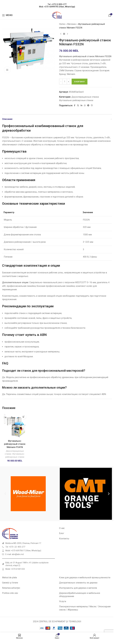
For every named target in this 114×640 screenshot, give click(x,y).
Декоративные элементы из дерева (78, 582)
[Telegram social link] (88, 105)
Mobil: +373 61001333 (15, 569)
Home (62, 24)
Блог (61, 533)
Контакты (64, 538)
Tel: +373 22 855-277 (57, 4)
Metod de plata (9, 577)
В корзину (79, 82)
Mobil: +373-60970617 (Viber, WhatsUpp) (23, 550)
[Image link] (10, 533)
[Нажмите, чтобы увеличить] (7, 70)
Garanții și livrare (10, 582)
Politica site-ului (10, 593)
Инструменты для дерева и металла (78, 588)
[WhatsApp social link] (84, 105)
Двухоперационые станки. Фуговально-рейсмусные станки (15, 454)
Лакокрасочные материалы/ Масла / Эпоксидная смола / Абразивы (85, 608)
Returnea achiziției (11, 588)
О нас (62, 528)
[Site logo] (57, 15)
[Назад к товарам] (64, 34)
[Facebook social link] (74, 105)
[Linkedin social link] (81, 105)
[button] (23, 416)
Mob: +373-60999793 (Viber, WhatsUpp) (57, 7)
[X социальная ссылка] (78, 105)
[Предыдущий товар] (60, 34)
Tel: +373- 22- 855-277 (15, 547)
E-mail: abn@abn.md (14, 554)
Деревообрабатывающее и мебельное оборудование (79, 594)
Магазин (71, 24)
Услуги (62, 601)
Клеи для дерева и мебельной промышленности (84, 577)
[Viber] (92, 105)
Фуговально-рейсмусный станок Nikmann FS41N (14, 444)
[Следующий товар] (67, 34)
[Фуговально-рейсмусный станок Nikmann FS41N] (15, 425)
